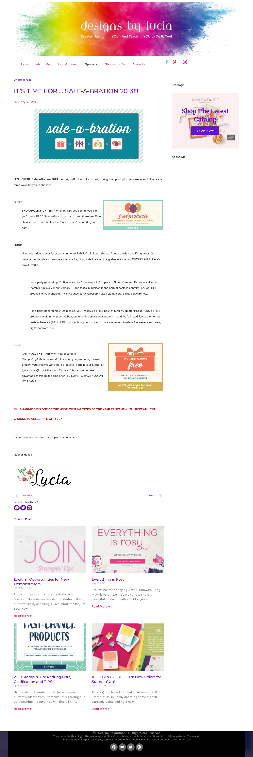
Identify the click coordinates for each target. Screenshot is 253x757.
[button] (17, 507)
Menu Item (140, 64)
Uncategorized (22, 79)
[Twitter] (131, 747)
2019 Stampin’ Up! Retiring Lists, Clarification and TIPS (42, 679)
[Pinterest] (139, 747)
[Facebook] (114, 747)
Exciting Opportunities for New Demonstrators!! (41, 581)
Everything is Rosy (108, 579)
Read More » (23, 616)
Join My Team (67, 64)
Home (24, 64)
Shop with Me (115, 64)
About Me (43, 64)
